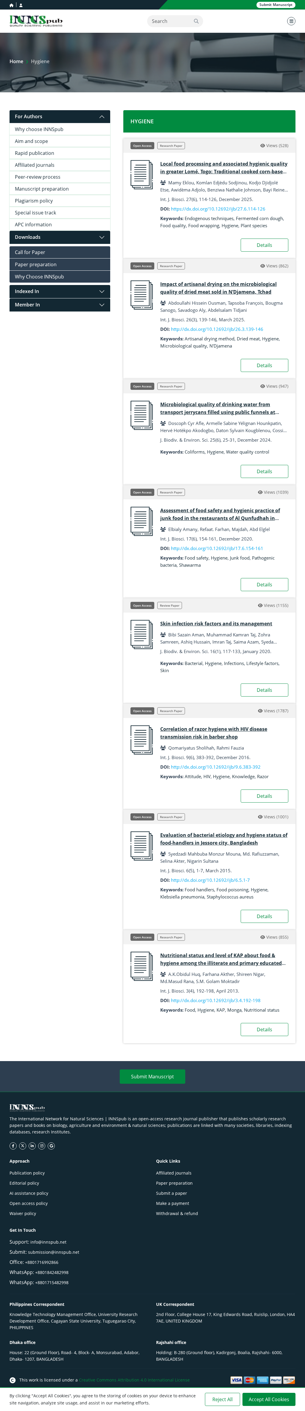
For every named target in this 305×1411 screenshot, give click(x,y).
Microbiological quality (183, 346)
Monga (234, 1010)
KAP (221, 1010)
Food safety (196, 558)
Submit (275, 4)
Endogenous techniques (209, 218)
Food (190, 1010)
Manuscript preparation (42, 189)
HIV (207, 776)
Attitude (193, 776)
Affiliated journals (35, 165)
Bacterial (194, 663)
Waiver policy (23, 1213)
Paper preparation (36, 264)
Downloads (28, 237)
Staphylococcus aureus (230, 897)
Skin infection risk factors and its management (216, 623)
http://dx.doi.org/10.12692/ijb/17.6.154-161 (217, 548)
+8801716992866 (41, 1262)
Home (16, 61)
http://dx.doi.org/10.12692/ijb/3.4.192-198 (216, 1000)
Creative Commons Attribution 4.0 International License (134, 1380)
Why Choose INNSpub (39, 276)
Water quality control (247, 452)
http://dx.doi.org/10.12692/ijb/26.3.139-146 (217, 329)
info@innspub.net (48, 1242)
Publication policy (27, 1173)
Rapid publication (34, 153)
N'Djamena (220, 346)
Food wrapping (203, 225)
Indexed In (27, 291)
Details (264, 245)
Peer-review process (37, 177)
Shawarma (190, 565)
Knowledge (243, 776)
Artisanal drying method (209, 339)
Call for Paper (30, 252)
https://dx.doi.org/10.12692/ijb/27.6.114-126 (218, 209)
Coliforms (195, 452)
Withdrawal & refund (177, 1213)
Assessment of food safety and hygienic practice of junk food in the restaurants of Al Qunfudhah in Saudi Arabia (220, 518)
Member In (27, 304)
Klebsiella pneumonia (182, 897)
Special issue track (35, 212)
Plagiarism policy (34, 200)
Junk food (240, 558)
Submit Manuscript (152, 1076)
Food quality (173, 225)
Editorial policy (24, 1183)
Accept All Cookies (269, 1399)
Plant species (254, 225)
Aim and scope (31, 141)
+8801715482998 (52, 1282)
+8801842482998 (52, 1272)
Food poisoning (232, 890)
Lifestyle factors (262, 663)
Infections (234, 663)
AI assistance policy (29, 1193)
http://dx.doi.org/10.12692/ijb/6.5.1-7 (210, 880)
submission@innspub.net (53, 1252)
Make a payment (172, 1203)
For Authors (28, 116)
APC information (33, 224)
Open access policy (29, 1203)
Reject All (222, 1399)
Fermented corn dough (259, 218)
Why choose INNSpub (39, 129)
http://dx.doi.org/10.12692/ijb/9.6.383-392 (216, 767)
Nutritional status (261, 1010)
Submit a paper (171, 1193)
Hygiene (230, 225)
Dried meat (248, 339)
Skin (164, 670)
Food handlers (199, 890)
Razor (263, 776)
